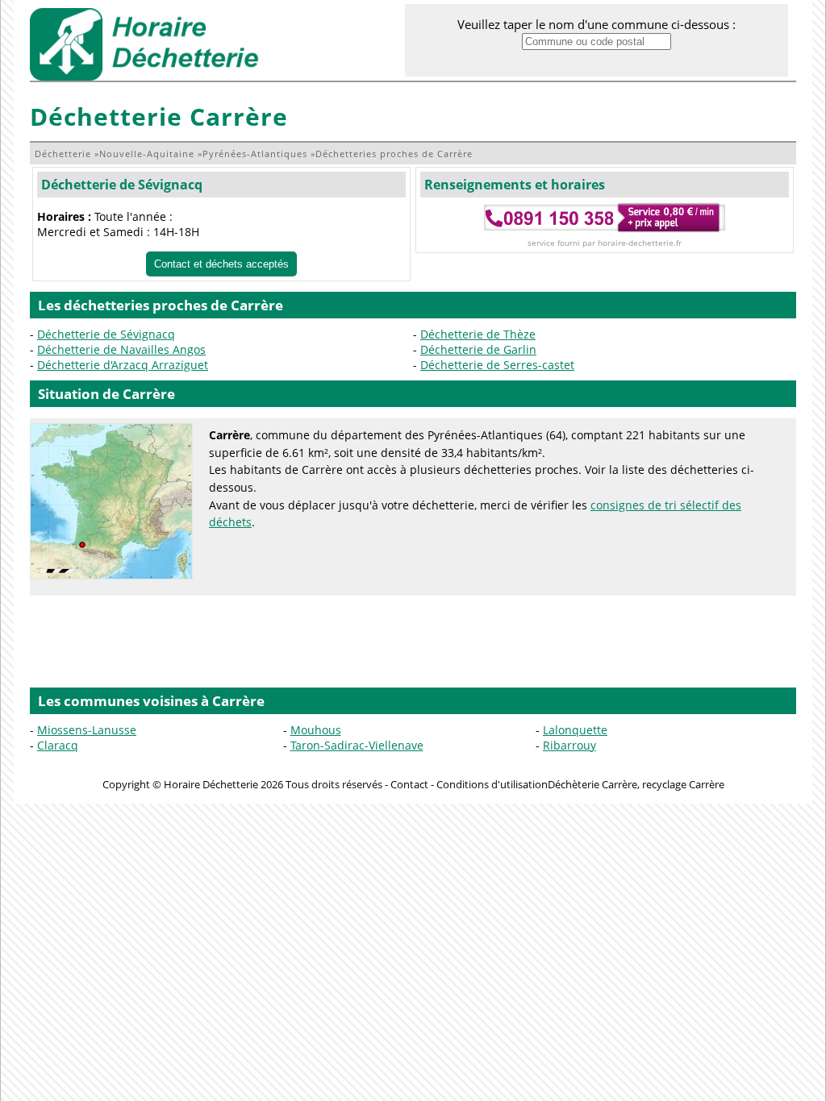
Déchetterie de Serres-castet (497, 364)
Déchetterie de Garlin (478, 349)
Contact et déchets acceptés (221, 264)
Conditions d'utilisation (492, 784)
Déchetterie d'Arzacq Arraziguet (122, 364)
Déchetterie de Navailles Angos (121, 349)
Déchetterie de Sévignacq (121, 184)
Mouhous (315, 729)
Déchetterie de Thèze (478, 334)
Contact (409, 784)
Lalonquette (575, 729)
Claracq (57, 745)
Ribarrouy (569, 745)
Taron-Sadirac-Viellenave (356, 745)
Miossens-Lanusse (86, 729)
